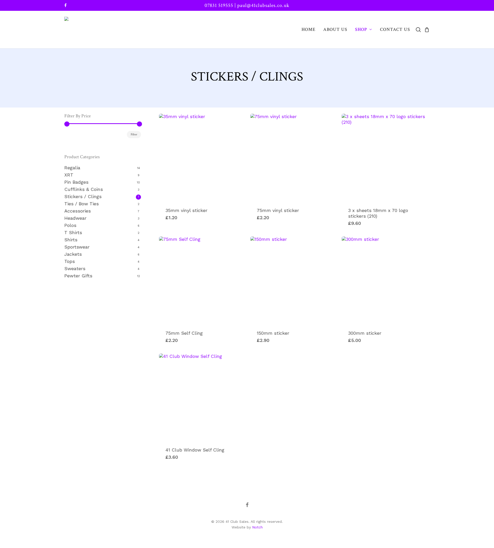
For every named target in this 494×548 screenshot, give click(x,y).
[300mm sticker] (385, 280)
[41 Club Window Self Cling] (202, 397)
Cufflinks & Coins (83, 189)
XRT (68, 175)
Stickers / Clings (83, 196)
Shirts (70, 239)
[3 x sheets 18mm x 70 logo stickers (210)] (385, 157)
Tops (69, 261)
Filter (134, 134)
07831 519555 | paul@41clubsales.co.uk (247, 5)
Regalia (72, 167)
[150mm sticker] (294, 280)
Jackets (73, 254)
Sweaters (74, 268)
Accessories (77, 211)
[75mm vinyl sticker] (294, 157)
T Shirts (73, 232)
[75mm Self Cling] (202, 280)
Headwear (75, 218)
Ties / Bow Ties (81, 203)
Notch (257, 527)
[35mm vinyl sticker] (202, 157)
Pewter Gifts (78, 275)
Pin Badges (76, 182)
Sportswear (77, 247)
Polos (70, 225)
